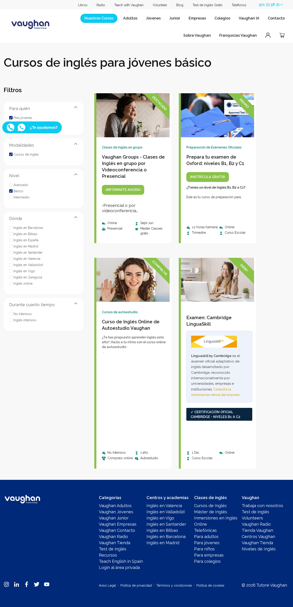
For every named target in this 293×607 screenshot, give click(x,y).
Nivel (14, 175)
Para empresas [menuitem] (209, 555)
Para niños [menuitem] (204, 549)
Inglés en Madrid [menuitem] (162, 542)
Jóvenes (153, 18)
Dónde (15, 218)
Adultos (130, 18)
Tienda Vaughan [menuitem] (257, 530)
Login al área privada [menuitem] (119, 567)
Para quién (19, 108)
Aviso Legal (107, 585)
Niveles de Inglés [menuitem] (259, 549)
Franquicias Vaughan (238, 35)
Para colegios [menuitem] (207, 561)
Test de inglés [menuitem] (112, 549)
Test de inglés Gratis (207, 5)
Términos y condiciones (174, 585)
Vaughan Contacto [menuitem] (117, 530)
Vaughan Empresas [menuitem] (117, 524)
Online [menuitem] (200, 524)
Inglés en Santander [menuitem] (166, 524)
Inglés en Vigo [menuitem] (160, 518)
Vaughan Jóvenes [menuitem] (116, 511)
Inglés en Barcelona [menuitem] (166, 536)
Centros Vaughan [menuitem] (258, 536)
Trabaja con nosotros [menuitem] (262, 505)
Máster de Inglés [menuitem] (210, 511)
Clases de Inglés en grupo (122, 147)
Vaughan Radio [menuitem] (113, 536)
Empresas (197, 18)
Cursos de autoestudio (120, 312)
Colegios (222, 18)
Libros (82, 5)
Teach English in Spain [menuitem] (121, 561)
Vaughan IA (249, 18)
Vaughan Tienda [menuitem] (114, 542)
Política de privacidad (136, 585)
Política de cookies (210, 585)
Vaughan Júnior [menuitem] (114, 518)
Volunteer (160, 5)
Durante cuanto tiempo (32, 304)
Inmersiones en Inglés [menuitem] (215, 518)
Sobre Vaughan (197, 35)
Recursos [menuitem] (108, 555)
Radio (101, 5)
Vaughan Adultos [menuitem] (115, 505)
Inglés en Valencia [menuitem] (164, 505)
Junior (174, 18)
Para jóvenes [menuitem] (207, 542)
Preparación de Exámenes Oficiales (213, 147)
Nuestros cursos (98, 18)
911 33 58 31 (269, 4)
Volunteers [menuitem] (252, 518)
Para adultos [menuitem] (206, 536)
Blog (179, 5)
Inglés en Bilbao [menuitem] (162, 530)
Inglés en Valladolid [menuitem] (165, 511)
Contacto (276, 18)
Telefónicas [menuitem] (205, 530)
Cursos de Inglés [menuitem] (210, 505)
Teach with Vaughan (129, 5)
